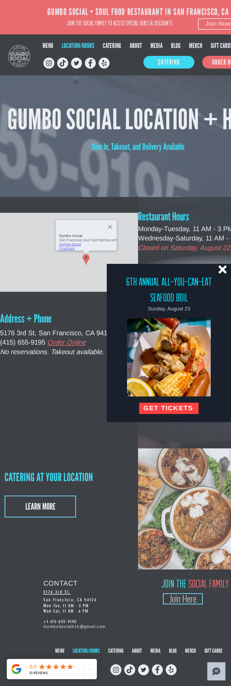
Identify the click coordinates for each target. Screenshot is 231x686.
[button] (222, 269)
